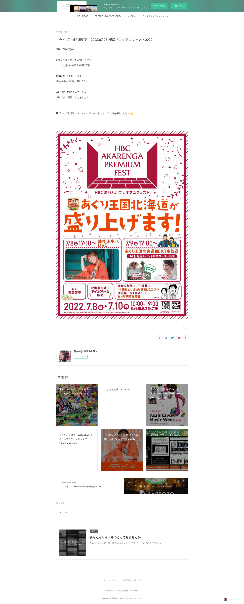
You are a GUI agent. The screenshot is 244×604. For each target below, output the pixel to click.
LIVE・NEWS (82, 16)
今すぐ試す (159, 5)
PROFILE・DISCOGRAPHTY (108, 16)
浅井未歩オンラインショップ (155, 16)
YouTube (132, 16)
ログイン (179, 5)
